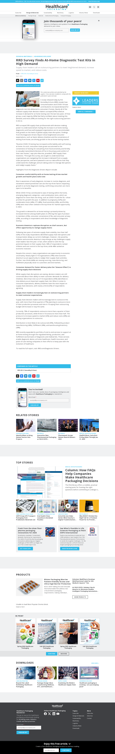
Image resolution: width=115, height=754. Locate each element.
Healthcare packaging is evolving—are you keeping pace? (89, 685)
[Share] (25, 80)
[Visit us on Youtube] (57, 713)
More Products (80, 597)
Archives (64, 654)
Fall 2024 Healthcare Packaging (90, 647)
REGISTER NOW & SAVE (69, 548)
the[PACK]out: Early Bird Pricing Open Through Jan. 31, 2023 (88, 437)
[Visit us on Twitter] (49, 713)
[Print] (17, 80)
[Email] (21, 80)
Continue (65, 750)
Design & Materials (24, 56)
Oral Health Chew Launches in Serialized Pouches (45, 518)
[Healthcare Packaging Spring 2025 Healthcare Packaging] (68, 631)
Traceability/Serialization (46, 514)
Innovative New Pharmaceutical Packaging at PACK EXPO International (46, 437)
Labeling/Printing (22, 681)
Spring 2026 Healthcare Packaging (25, 647)
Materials (40, 433)
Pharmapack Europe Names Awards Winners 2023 (66, 437)
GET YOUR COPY (25, 548)
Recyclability (83, 514)
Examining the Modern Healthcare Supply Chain (67, 684)
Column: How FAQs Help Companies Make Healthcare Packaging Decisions (81, 475)
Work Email (32, 397)
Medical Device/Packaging (87, 433)
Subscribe (51, 654)
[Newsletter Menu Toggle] (90, 7)
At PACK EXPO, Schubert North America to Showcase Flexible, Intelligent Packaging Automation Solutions (84, 589)
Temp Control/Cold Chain (24, 514)
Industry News (63, 514)
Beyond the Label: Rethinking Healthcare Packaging (24, 685)
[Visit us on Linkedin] (53, 713)
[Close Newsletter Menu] (99, 21)
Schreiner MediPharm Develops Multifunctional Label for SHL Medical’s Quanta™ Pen (83, 581)
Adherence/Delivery (42, 56)
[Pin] (38, 80)
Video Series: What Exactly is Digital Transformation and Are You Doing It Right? (66, 518)
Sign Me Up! (75, 30)
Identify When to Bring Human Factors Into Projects (24, 437)
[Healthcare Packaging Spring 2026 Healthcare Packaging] (25, 631)
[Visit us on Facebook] (45, 713)
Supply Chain (62, 681)
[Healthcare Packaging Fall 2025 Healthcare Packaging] (47, 631)
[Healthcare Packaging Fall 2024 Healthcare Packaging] (90, 631)
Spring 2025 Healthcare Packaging (68, 647)
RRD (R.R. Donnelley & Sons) (29, 73)
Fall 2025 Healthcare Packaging (47, 647)
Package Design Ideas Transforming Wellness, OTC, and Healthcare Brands (45, 685)
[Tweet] (33, 80)
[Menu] (98, 7)
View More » (95, 663)
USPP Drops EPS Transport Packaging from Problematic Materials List (25, 518)
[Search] (94, 7)
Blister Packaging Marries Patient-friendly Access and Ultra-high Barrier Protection (57, 581)
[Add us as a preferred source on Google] (42, 80)
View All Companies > (85, 111)
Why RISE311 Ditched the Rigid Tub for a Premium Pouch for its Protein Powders (88, 518)
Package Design (42, 681)
